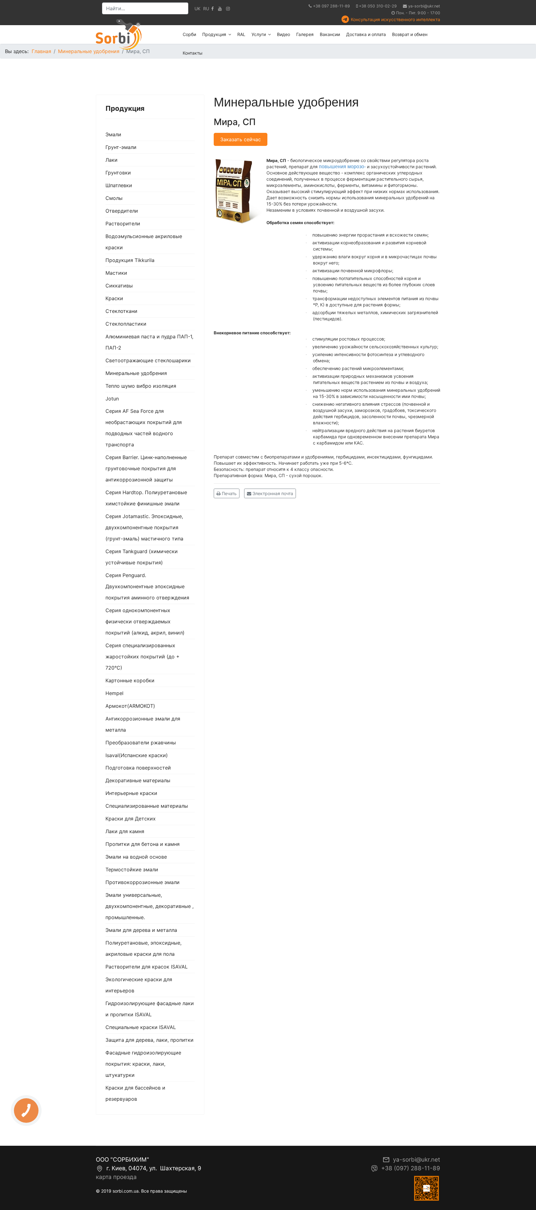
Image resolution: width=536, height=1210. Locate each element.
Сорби (189, 34)
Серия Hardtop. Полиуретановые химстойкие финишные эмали (146, 498)
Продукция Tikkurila (129, 260)
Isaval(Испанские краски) (136, 755)
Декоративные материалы (137, 780)
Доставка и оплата (366, 34)
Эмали (113, 134)
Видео (283, 34)
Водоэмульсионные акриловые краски (143, 242)
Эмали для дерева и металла (141, 930)
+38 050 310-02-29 (378, 6)
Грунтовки (118, 172)
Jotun (112, 398)
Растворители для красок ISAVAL (146, 967)
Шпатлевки (118, 185)
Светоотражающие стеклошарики (148, 360)
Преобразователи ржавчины (140, 742)
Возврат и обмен (409, 34)
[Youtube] (220, 8)
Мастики (116, 273)
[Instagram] (228, 8)
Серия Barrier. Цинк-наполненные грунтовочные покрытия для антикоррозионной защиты (146, 468)
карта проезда (116, 1177)
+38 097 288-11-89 (331, 6)
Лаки (111, 160)
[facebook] (212, 8)
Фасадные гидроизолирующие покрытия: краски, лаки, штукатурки (143, 1064)
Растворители (122, 223)
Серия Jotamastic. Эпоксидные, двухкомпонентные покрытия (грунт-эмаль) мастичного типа (144, 527)
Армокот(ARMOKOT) (130, 706)
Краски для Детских (130, 818)
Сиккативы (119, 285)
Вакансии (330, 34)
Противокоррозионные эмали (142, 882)
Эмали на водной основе (136, 857)
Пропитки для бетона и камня (142, 844)
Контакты (193, 53)
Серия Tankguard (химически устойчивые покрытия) (141, 557)
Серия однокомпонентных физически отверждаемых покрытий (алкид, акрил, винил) (145, 621)
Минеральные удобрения (136, 373)
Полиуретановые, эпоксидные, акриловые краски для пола (143, 948)
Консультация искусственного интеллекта (395, 19)
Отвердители (121, 211)
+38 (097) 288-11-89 (410, 1168)
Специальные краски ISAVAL (140, 1027)
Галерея (305, 34)
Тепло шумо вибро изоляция (140, 386)
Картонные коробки (129, 680)
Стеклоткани (121, 311)
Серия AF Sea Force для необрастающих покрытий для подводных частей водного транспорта (143, 428)
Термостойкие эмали (131, 869)
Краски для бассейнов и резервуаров (135, 1093)
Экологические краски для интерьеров (138, 985)
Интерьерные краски (131, 793)
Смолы (114, 198)
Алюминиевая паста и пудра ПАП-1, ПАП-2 (149, 342)
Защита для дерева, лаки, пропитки (149, 1040)
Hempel (114, 693)
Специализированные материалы (146, 806)
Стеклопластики (125, 324)
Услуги (259, 34)
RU (206, 8)
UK (197, 8)
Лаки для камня (124, 831)
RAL (241, 34)
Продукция (214, 34)
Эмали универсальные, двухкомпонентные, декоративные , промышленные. (149, 906)
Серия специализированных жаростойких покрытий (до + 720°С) (142, 656)
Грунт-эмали (120, 147)
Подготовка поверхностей (138, 768)
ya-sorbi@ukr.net (424, 6)
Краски (114, 298)
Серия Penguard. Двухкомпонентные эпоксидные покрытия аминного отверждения (147, 586)
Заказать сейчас (240, 139)
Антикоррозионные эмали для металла (142, 724)
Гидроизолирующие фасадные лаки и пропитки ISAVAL (149, 1009)
